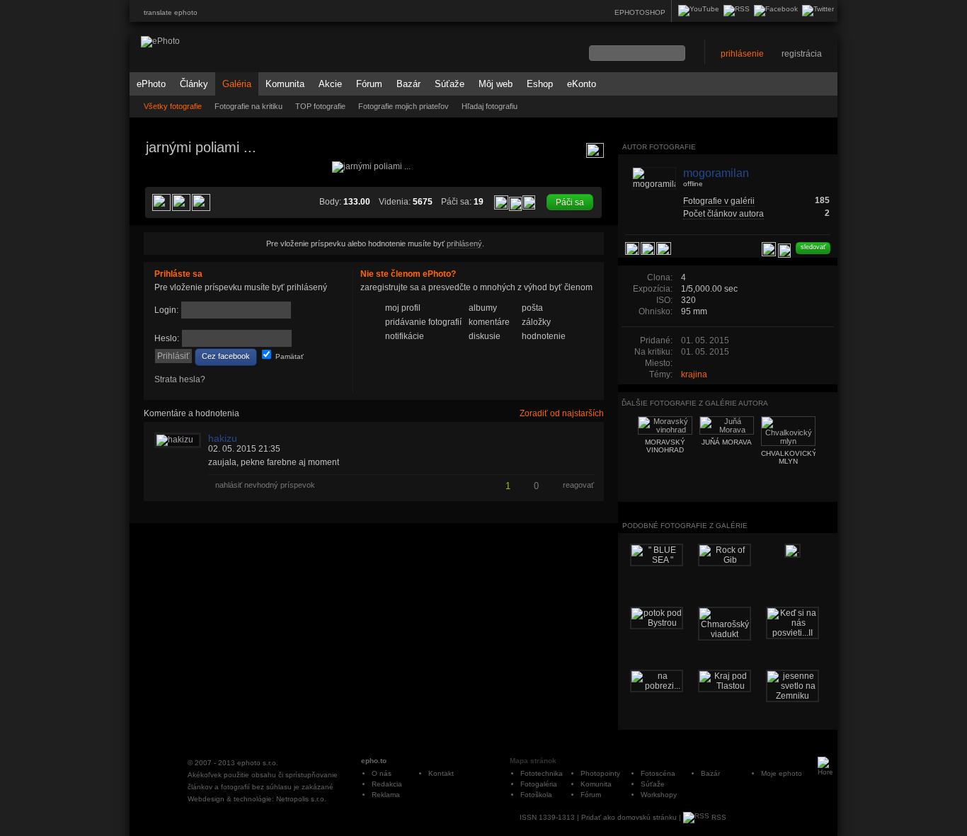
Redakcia (387, 784)
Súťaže (449, 84)
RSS (717, 817)
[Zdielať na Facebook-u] (663, 248)
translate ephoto (171, 12)
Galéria (236, 84)
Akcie (330, 84)
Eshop (540, 84)
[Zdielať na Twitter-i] (201, 202)
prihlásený (464, 243)
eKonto (581, 84)
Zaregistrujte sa (560, 356)
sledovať (813, 247)
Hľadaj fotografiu (489, 106)
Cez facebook (226, 356)
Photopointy (600, 773)
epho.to (374, 761)
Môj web (496, 84)
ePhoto (151, 84)
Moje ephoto (781, 773)
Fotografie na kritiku (248, 106)
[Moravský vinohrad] (161, 287)
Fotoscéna (658, 773)
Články (194, 84)
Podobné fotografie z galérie (685, 525)
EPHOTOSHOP (639, 12)
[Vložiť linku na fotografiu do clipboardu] (528, 202)
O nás (381, 773)
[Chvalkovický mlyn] (587, 287)
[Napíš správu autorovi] (784, 251)
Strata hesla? (179, 379)
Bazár (408, 84)
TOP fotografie (320, 106)
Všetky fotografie (173, 106)
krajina (694, 374)
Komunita (284, 84)
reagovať (578, 485)
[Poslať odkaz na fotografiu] (515, 204)
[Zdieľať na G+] (181, 202)
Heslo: (166, 338)
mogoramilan (716, 173)
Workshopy (659, 794)
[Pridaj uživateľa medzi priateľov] (769, 249)
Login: (166, 310)
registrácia (802, 54)
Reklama (386, 794)
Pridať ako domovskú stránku (629, 817)
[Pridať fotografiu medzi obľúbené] (501, 202)
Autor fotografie (659, 147)
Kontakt (441, 773)
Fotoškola (536, 794)
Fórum (369, 84)
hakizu (222, 438)
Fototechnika (541, 773)
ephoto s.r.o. (257, 763)
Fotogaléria (538, 784)
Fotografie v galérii (719, 201)
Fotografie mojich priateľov (403, 106)
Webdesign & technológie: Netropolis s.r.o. (257, 799)
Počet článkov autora (723, 214)
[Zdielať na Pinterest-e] (161, 202)
